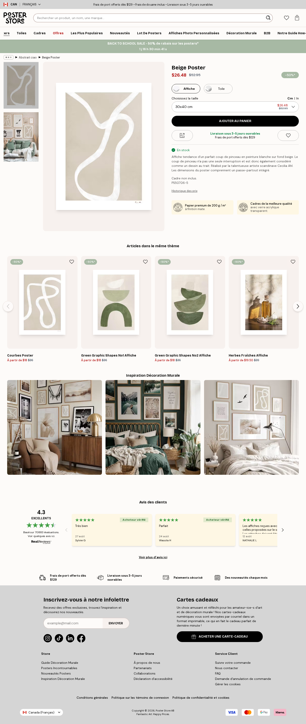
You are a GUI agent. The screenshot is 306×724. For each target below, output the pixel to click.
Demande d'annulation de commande (243, 679)
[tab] (286, 18)
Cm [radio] (290, 98)
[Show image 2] (21, 137)
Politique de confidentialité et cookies (200, 698)
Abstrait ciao (28, 57)
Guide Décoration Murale (59, 663)
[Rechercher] (269, 17)
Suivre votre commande (233, 663)
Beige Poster (51, 57)
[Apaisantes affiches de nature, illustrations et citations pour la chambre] (153, 427)
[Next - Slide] (298, 306)
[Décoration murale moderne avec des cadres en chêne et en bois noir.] (54, 427)
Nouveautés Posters (56, 673)
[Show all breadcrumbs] (8, 57)
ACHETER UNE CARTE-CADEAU (223, 636)
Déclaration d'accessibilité (153, 679)
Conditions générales (92, 698)
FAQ (218, 673)
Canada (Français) (41, 712)
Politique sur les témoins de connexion (140, 698)
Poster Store (163, 710)
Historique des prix (184, 191)
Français (30, 4)
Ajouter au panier (235, 121)
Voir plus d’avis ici (153, 557)
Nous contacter (226, 668)
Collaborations (144, 673)
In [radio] (297, 98)
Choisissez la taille (185, 98)
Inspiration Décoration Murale (63, 679)
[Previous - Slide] (8, 306)
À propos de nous (147, 663)
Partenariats (143, 668)
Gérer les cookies (228, 684)
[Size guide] (182, 135)
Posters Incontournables (59, 668)
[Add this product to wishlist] (288, 135)
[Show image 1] (21, 85)
